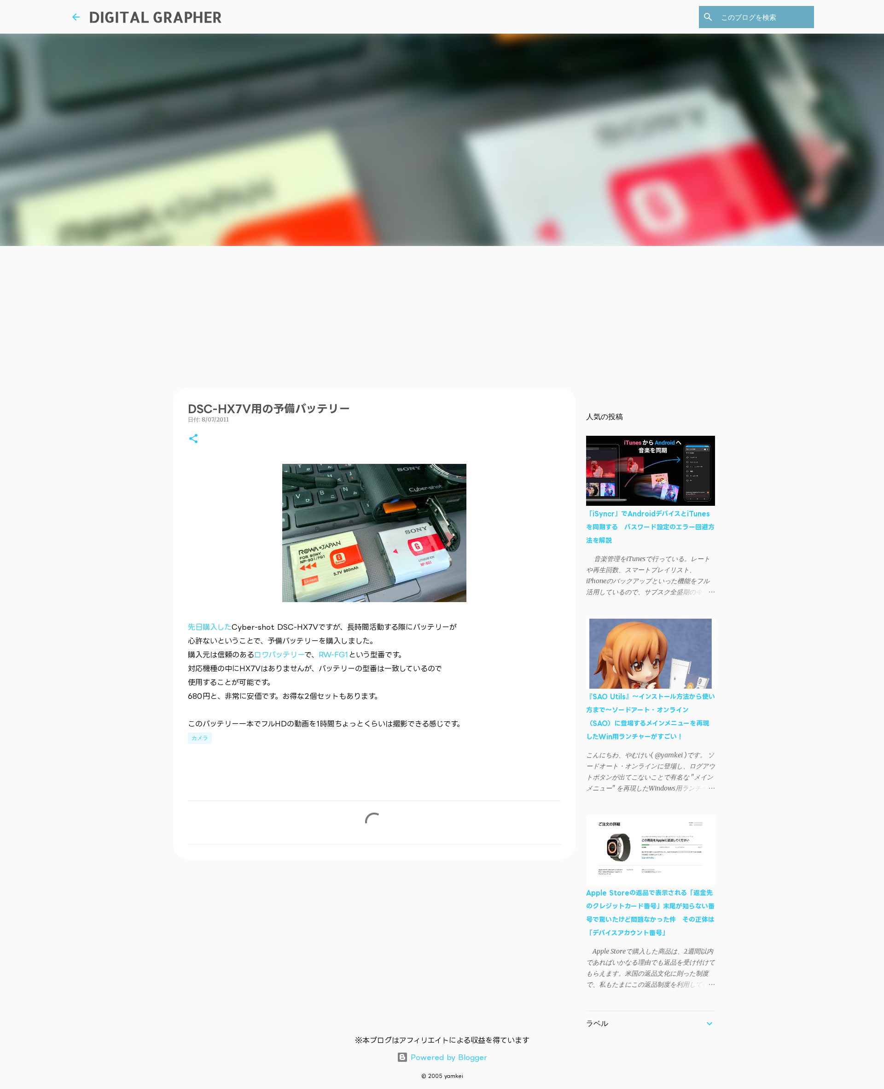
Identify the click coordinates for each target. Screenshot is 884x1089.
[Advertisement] (442, 315)
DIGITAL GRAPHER (155, 16)
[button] (193, 439)
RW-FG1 (334, 654)
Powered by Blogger (447, 1057)
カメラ (200, 738)
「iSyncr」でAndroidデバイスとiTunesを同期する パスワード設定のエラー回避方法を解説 (650, 527)
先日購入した (210, 627)
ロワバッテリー (279, 654)
